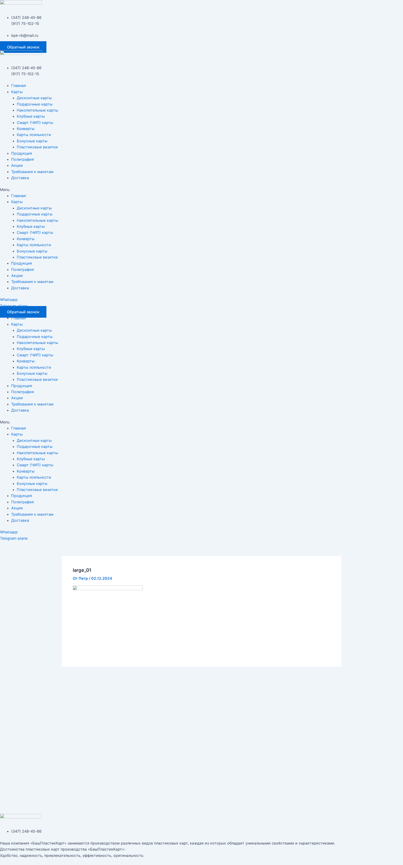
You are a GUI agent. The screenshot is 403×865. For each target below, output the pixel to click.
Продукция (21, 153)
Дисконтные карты (34, 97)
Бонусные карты (32, 141)
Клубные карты (31, 116)
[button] (23, 47)
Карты (17, 91)
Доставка (20, 177)
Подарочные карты (34, 104)
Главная (18, 85)
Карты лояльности (34, 134)
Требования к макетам (32, 171)
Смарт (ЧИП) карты (35, 122)
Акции (17, 165)
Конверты (26, 128)
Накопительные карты (37, 110)
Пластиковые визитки (37, 147)
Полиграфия (22, 159)
